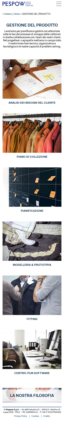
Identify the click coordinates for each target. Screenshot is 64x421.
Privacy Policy (20, 416)
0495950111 (32, 412)
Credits (46, 416)
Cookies (35, 416)
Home (17, 14)
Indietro (8, 14)
